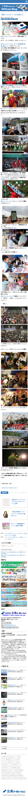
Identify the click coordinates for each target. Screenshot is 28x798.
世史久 (4, 179)
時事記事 (19, 772)
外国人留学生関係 (6, 772)
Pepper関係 (10, 756)
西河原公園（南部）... (13, 707)
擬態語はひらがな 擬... (13, 700)
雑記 (25, 778)
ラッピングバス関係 (6, 762)
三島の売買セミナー (6, 764)
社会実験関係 (5, 775)
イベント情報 (17, 756)
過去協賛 (4, 778)
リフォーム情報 (15, 762)
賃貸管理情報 (12, 775)
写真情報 (14, 767)
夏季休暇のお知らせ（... (13, 685)
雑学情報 (21, 778)
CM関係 (3, 756)
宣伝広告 (15, 19)
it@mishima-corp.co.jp (10, 625)
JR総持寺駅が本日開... (13, 722)
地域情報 (11, 19)
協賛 (19, 767)
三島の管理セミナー (16, 764)
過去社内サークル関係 (12, 778)
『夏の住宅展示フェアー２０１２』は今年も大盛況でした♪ (18, 513)
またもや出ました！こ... (13, 692)
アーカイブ (4, 746)
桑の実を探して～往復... (13, 737)
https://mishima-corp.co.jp (11, 626)
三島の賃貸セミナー (6, 767)
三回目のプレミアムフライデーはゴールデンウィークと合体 (18, 501)
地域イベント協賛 (13, 770)
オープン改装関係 (6, 759)
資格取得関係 (20, 775)
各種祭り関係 (5, 19)
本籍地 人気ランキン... (13, 670)
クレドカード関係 (15, 759)
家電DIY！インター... (13, 677)
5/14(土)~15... (11, 715)
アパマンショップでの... (13, 730)
